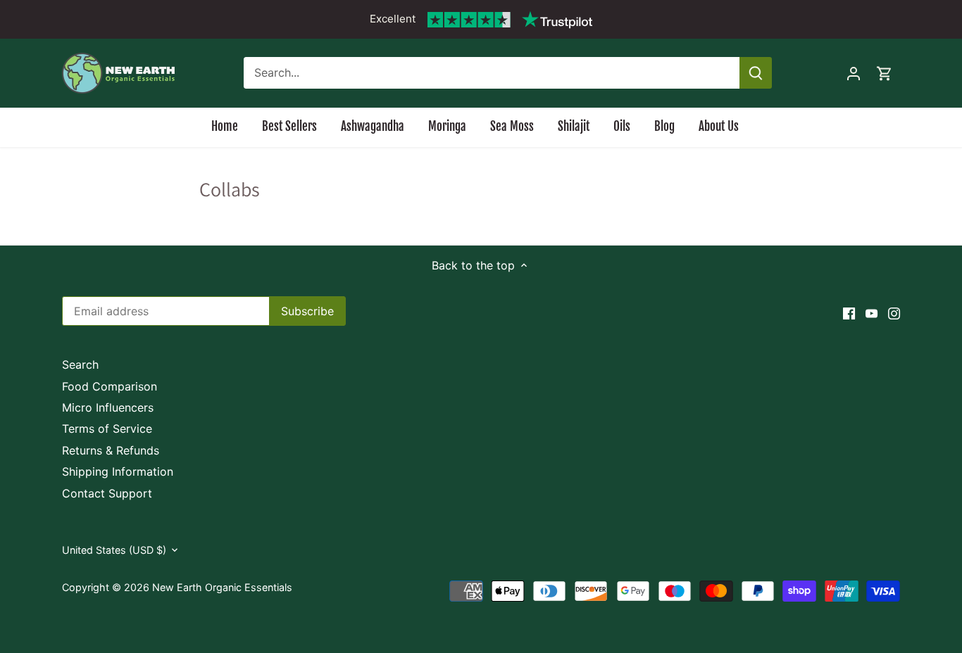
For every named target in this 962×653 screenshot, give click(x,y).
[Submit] (756, 73)
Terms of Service (107, 428)
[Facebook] (849, 312)
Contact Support (107, 493)
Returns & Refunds (110, 450)
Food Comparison (109, 386)
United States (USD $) (114, 550)
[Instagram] (894, 312)
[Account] (853, 72)
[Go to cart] (884, 72)
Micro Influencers (108, 407)
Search (80, 364)
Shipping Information (117, 471)
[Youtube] (871, 312)
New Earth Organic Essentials (222, 587)
